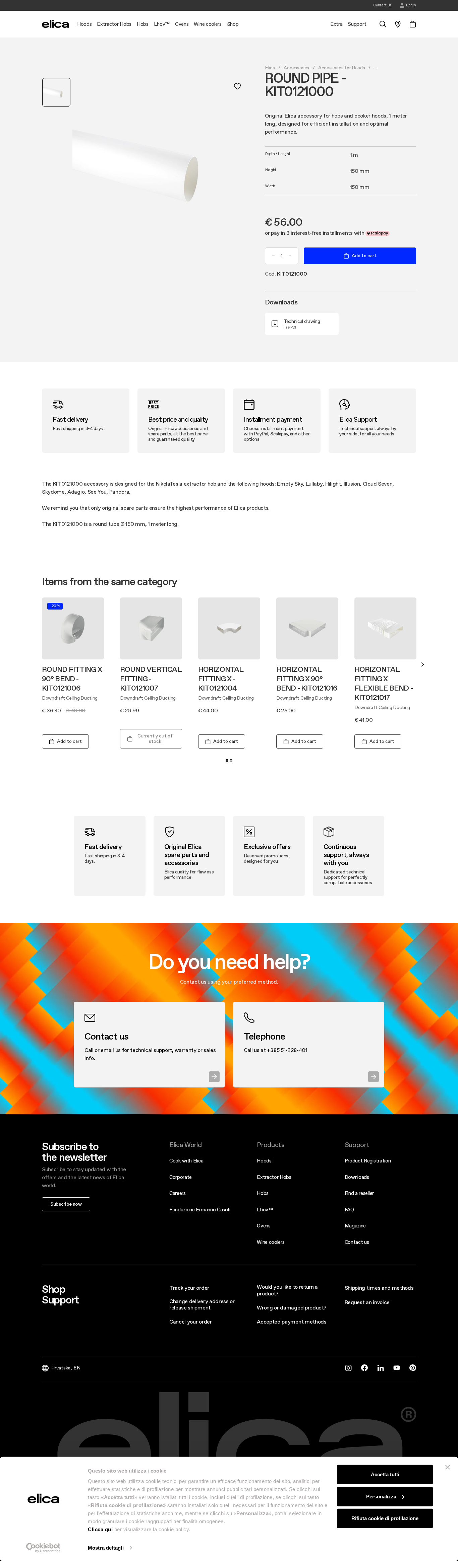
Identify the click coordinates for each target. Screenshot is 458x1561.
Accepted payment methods (291, 1321)
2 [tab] (231, 760)
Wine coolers (270, 1242)
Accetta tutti (385, 1474)
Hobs (263, 1193)
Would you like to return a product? (287, 1290)
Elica (270, 67)
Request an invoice (367, 1302)
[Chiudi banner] (447, 1467)
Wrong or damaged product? (291, 1307)
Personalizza (381, 1496)
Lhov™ (265, 1209)
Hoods (264, 1160)
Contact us (357, 1242)
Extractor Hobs (274, 1177)
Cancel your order (190, 1321)
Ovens (263, 1225)
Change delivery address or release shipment (202, 1304)
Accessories (296, 67)
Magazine (355, 1225)
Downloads (357, 1177)
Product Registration (368, 1160)
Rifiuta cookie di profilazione (384, 1518)
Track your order (189, 1287)
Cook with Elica (186, 1160)
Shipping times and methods (379, 1287)
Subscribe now (66, 1204)
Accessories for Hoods (341, 67)
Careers (177, 1193)
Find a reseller (359, 1193)
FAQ (349, 1209)
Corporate (180, 1177)
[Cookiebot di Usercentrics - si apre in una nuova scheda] (43, 1548)
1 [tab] (227, 760)
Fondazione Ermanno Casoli (199, 1209)
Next (423, 664)
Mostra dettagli (106, 1548)
